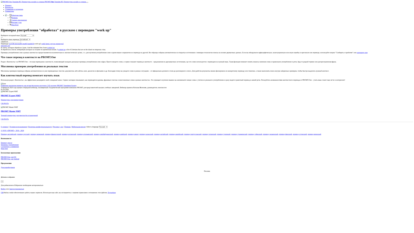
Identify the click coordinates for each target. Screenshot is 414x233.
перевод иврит (133, 134)
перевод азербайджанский (103, 134)
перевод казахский (146, 134)
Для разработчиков (8, 167)
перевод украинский (270, 134)
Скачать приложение (19, 20)
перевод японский (314, 134)
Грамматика (9, 11)
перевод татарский (209, 134)
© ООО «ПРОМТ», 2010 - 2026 (12, 130)
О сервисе (4, 127)
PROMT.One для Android (10, 159)
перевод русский (23, 134)
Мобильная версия (78, 127)
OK (2, 193)
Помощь (14, 18)
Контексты (9, 7)
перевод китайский (161, 134)
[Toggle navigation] (87, 2)
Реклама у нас (16, 22)
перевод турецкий (223, 134)
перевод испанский (69, 134)
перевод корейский (176, 134)
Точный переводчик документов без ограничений (19, 115)
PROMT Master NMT (11, 111)
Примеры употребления (10, 145)
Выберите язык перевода (10, 39)
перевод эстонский (300, 134)
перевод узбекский (255, 134)
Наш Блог (15, 25)
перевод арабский (120, 134)
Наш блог (4, 149)
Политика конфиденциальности (40, 127)
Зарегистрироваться (16, 189)
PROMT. (65, 2)
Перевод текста (6, 143)
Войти (3, 189)
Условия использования (18, 127)
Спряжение (14, 9)
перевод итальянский (85, 134)
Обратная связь (17, 15)
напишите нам (362, 53)
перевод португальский (193, 134)
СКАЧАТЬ (5, 103)
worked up (51, 48)
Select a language (92, 127)
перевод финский (285, 134)
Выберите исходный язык (10, 35)
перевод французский (53, 134)
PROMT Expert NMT (11, 95)
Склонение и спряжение (10, 147)
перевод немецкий (37, 134)
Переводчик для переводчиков (12, 100)
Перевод (8, 5)
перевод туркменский (239, 134)
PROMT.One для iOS (8, 157)
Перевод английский (8, 134)
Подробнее (112, 193)
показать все (5, 46)
